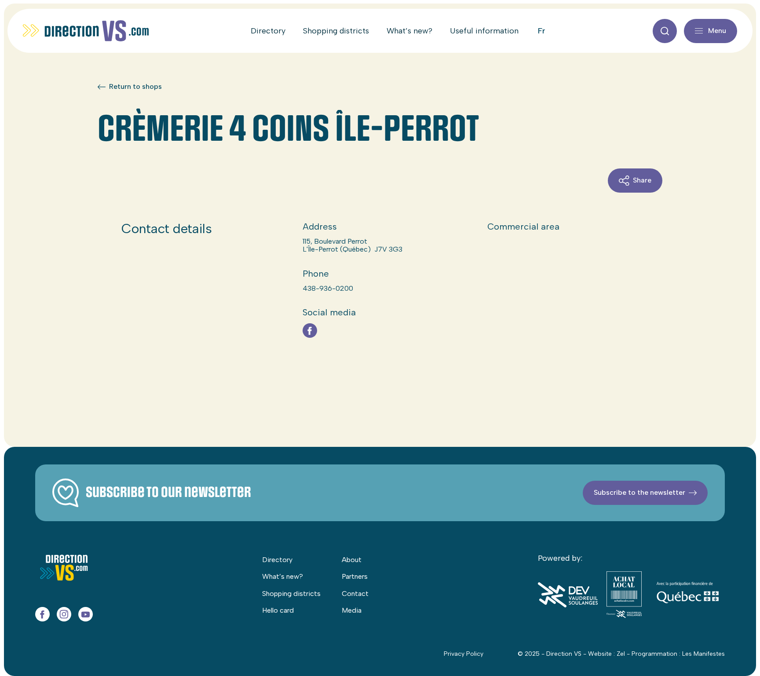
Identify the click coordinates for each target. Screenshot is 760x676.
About (352, 559)
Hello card (278, 610)
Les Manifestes (703, 654)
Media (352, 610)
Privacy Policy (463, 654)
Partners (355, 576)
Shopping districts (336, 31)
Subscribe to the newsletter (639, 492)
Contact (355, 593)
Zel (621, 654)
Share (642, 180)
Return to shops (135, 87)
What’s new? (409, 31)
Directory (268, 31)
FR (541, 31)
